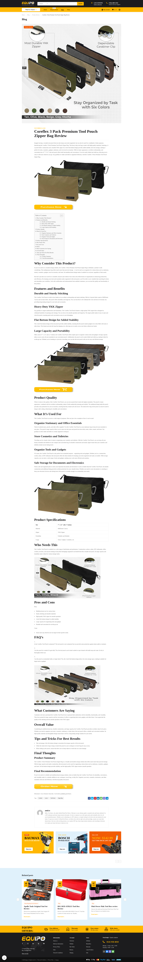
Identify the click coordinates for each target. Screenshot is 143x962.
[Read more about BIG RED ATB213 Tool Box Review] (71, 889)
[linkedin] (33, 943)
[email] (104, 951)
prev (18, 899)
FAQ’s (38, 246)
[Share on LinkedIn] (98, 798)
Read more (27, 916)
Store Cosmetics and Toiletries (49, 235)
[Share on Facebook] (89, 798)
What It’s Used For (41, 231)
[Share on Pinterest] (95, 798)
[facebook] (22, 943)
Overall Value (40, 250)
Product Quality (40, 229)
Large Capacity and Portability (49, 227)
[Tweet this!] (92, 798)
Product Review (36, 15)
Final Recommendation (47, 258)
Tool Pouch (53, 798)
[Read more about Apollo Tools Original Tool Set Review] (38, 889)
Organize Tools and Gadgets (48, 236)
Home (23, 15)
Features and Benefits (42, 220)
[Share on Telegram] (107, 798)
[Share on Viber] (104, 798)
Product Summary (46, 256)
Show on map (25, 953)
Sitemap (57, 960)
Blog (28, 15)
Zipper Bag (60, 798)
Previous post (117, 861)
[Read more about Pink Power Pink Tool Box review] (105, 889)
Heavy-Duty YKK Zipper (48, 223)
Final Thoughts (41, 254)
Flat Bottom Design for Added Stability (51, 225)
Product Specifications (42, 240)
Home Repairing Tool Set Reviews (31, 903)
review (46, 798)
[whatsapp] (113, 951)
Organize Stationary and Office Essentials (51, 233)
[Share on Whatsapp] (101, 798)
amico (47, 810)
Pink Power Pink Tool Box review (104, 906)
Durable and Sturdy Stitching (49, 221)
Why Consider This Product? (43, 218)
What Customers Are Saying (43, 248)
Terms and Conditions (41, 960)
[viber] (110, 951)
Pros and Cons (40, 244)
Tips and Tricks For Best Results (45, 252)
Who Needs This (40, 242)
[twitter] (38, 943)
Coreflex (40, 798)
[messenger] (107, 951)
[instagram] (28, 943)
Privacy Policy (51, 960)
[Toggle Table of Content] (61, 215)
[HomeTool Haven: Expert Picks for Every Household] (28, 3)
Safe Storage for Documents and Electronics (52, 238)
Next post (120, 861)
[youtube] (44, 943)
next (125, 899)
